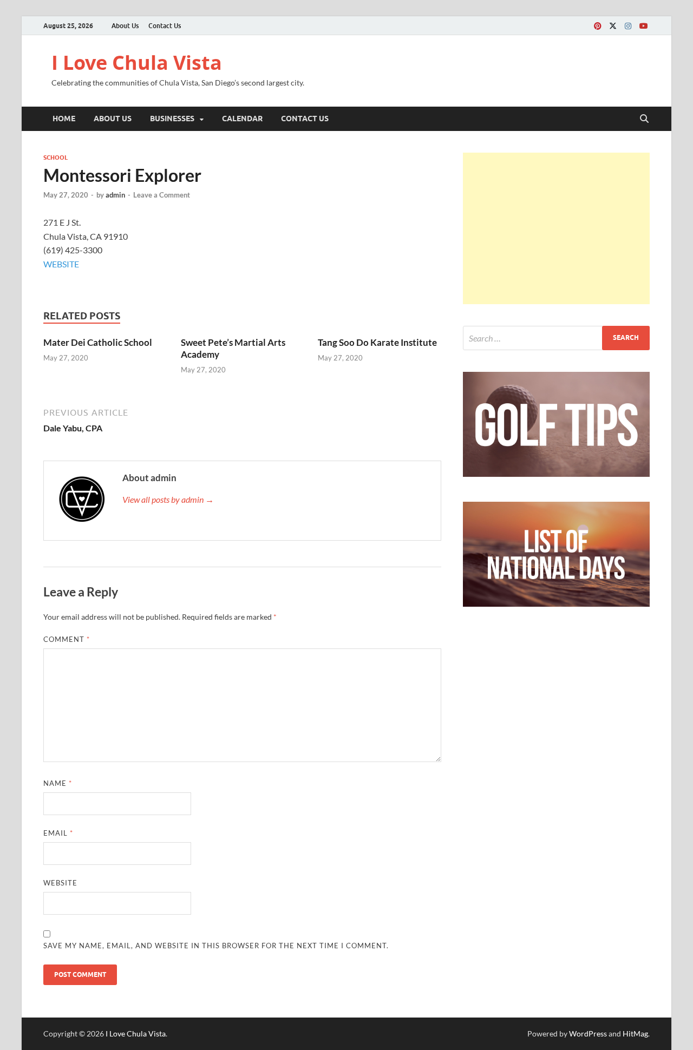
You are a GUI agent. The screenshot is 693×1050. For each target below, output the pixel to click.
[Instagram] (628, 25)
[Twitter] (612, 25)
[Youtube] (643, 25)
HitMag (635, 1033)
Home (64, 118)
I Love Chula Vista (136, 62)
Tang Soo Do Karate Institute (377, 342)
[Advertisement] (556, 228)
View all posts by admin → (168, 499)
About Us (125, 26)
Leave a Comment (161, 195)
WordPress (588, 1033)
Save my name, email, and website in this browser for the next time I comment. (216, 945)
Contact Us (164, 26)
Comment (66, 639)
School (55, 157)
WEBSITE (61, 264)
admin (115, 195)
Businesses (172, 118)
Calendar (242, 118)
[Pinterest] (597, 25)
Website (60, 882)
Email (58, 833)
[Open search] (644, 119)
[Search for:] (556, 338)
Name (57, 783)
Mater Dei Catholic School (97, 342)
